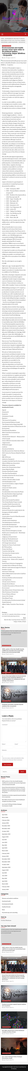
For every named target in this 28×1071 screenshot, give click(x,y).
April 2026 (4, 814)
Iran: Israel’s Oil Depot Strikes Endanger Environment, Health (12, 804)
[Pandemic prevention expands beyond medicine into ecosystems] (14, 694)
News (3, 909)
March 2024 (5, 884)
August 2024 (5, 870)
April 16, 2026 (9, 707)
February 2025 (5, 853)
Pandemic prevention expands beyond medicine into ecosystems (14, 796)
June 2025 (4, 842)
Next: (15, 619)
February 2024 (5, 886)
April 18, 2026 (9, 654)
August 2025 (5, 836)
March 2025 (5, 850)
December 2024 (6, 859)
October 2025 (5, 831)
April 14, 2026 (9, 1059)
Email (16, 744)
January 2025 (5, 856)
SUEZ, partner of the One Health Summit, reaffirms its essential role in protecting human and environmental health (13, 650)
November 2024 (6, 861)
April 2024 (4, 881)
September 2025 (6, 834)
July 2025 (4, 839)
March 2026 (5, 817)
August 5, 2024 (10, 57)
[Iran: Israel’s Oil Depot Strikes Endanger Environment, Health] (14, 1046)
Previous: (14, 614)
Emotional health (6, 901)
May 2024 (4, 878)
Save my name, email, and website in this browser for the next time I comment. (13, 759)
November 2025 (6, 828)
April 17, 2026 (9, 682)
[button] (2, 34)
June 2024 (4, 875)
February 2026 (5, 820)
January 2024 (5, 889)
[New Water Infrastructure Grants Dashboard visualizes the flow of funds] (14, 1020)
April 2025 (4, 848)
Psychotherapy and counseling (9, 912)
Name (4, 744)
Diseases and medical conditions (10, 898)
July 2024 (4, 872)
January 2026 (5, 823)
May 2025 (4, 845)
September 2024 (6, 867)
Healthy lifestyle (6, 906)
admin (4, 57)
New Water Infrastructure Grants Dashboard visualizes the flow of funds (13, 800)
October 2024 (5, 864)
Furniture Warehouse (6, 920)
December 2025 (6, 825)
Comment (5, 724)
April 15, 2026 (9, 1033)
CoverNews (21, 1067)
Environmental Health (6, 45)
